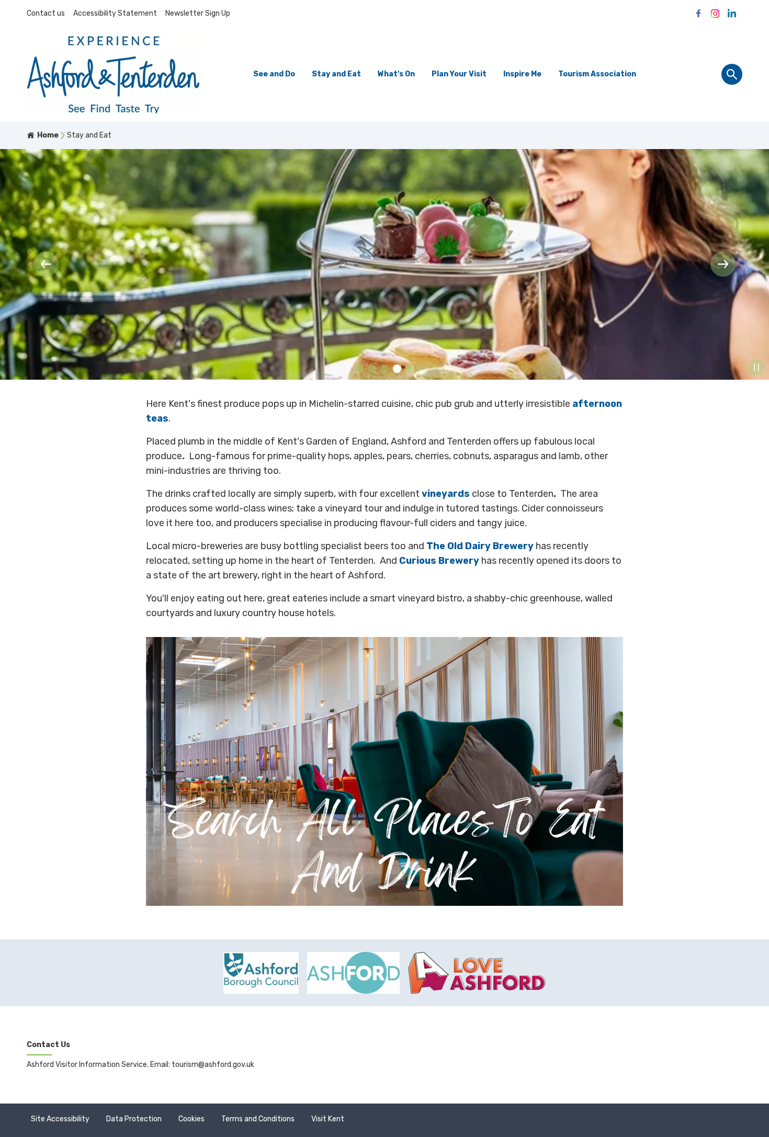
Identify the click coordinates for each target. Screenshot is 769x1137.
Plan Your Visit (459, 74)
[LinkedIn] (731, 13)
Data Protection (134, 1119)
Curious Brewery (439, 560)
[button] (46, 264)
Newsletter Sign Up (197, 13)
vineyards (446, 493)
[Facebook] (698, 13)
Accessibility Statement (115, 13)
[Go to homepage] (113, 74)
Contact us (46, 13)
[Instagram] (715, 13)
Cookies (191, 1119)
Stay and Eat (336, 74)
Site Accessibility (60, 1119)
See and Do (274, 74)
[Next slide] (723, 264)
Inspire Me (522, 74)
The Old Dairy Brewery (480, 546)
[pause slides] (756, 367)
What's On (396, 74)
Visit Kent (327, 1119)
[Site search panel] (732, 74)
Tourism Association (597, 74)
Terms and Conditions (258, 1119)
